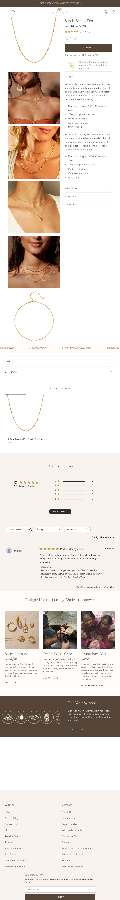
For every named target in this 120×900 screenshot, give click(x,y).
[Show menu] (6, 12)
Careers (66, 842)
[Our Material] (60, 630)
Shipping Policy (13, 848)
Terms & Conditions (15, 860)
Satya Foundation (71, 824)
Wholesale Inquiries (72, 830)
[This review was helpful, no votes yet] (105, 586)
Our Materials (69, 818)
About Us (67, 812)
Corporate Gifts (70, 836)
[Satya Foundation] (98, 630)
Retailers (66, 860)
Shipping (11, 371)
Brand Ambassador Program (77, 848)
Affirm (8, 812)
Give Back (70, 204)
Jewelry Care (12, 836)
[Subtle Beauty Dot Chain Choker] (26, 415)
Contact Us (11, 824)
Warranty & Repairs (15, 866)
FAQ (7, 361)
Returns (9, 842)
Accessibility (11, 818)
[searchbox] (17, 529)
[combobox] (48, 529)
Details (69, 77)
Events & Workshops (73, 854)
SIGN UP (60, 897)
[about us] (22, 630)
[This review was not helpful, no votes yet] (111, 586)
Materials (70, 196)
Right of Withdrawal (72, 866)
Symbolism (71, 188)
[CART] (113, 12)
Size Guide (11, 854)
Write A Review (60, 511)
